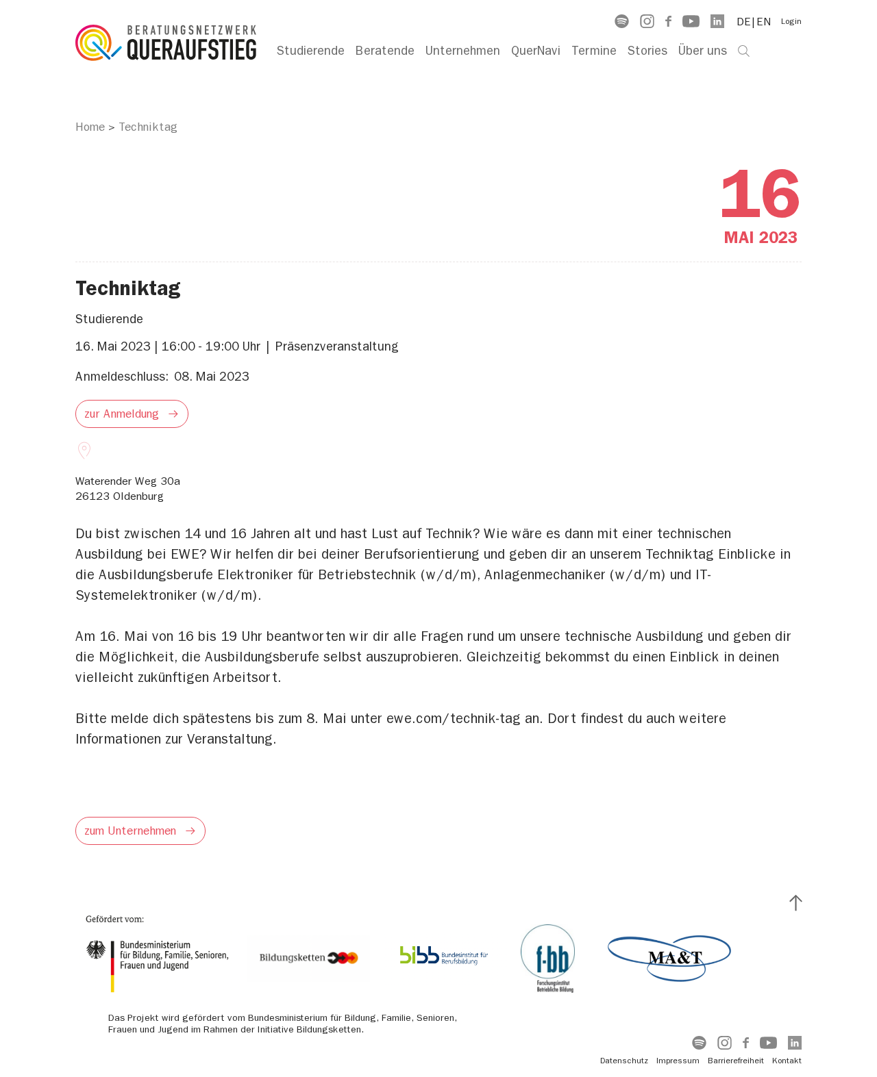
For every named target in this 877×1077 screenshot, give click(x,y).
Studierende (311, 51)
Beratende (385, 51)
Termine (594, 51)
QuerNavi (535, 51)
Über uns (702, 51)
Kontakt (787, 1060)
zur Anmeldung (121, 413)
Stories (647, 51)
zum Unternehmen (130, 830)
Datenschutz (624, 1060)
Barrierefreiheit (736, 1060)
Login (791, 21)
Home (90, 127)
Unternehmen (462, 51)
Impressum (678, 1060)
